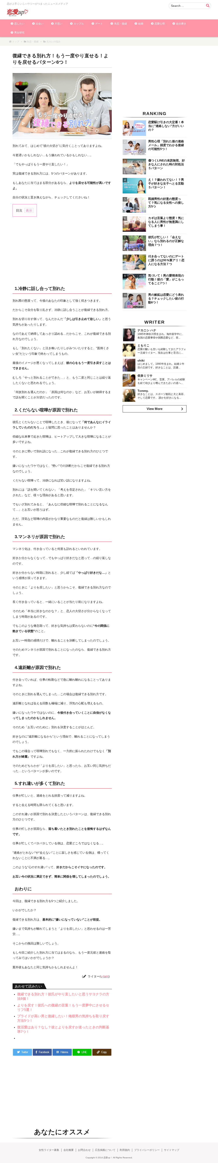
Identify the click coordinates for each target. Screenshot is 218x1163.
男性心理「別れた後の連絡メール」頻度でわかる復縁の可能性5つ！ (166, 145)
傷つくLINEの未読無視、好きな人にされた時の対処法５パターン (166, 164)
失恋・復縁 (33, 41)
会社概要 (68, 1150)
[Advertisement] (62, 251)
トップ (15, 41)
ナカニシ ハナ (147, 330)
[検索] (208, 6)
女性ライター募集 (49, 1150)
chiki (141, 360)
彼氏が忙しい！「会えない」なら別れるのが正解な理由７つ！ (166, 240)
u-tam (104, 976)
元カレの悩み (53, 41)
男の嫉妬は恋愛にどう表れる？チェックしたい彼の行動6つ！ (166, 298)
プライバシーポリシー (147, 1150)
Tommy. (143, 390)
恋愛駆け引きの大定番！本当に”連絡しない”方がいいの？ (166, 125)
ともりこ (143, 345)
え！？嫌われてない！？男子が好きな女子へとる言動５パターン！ (166, 183)
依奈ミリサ (145, 375)
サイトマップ (171, 1150)
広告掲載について (105, 1150)
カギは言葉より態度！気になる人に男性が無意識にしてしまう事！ (166, 221)
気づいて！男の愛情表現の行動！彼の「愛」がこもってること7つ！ (166, 279)
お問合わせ (84, 1150)
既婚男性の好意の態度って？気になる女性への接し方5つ (166, 202)
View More (154, 409)
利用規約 (125, 1150)
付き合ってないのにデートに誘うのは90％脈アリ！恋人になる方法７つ (166, 260)
